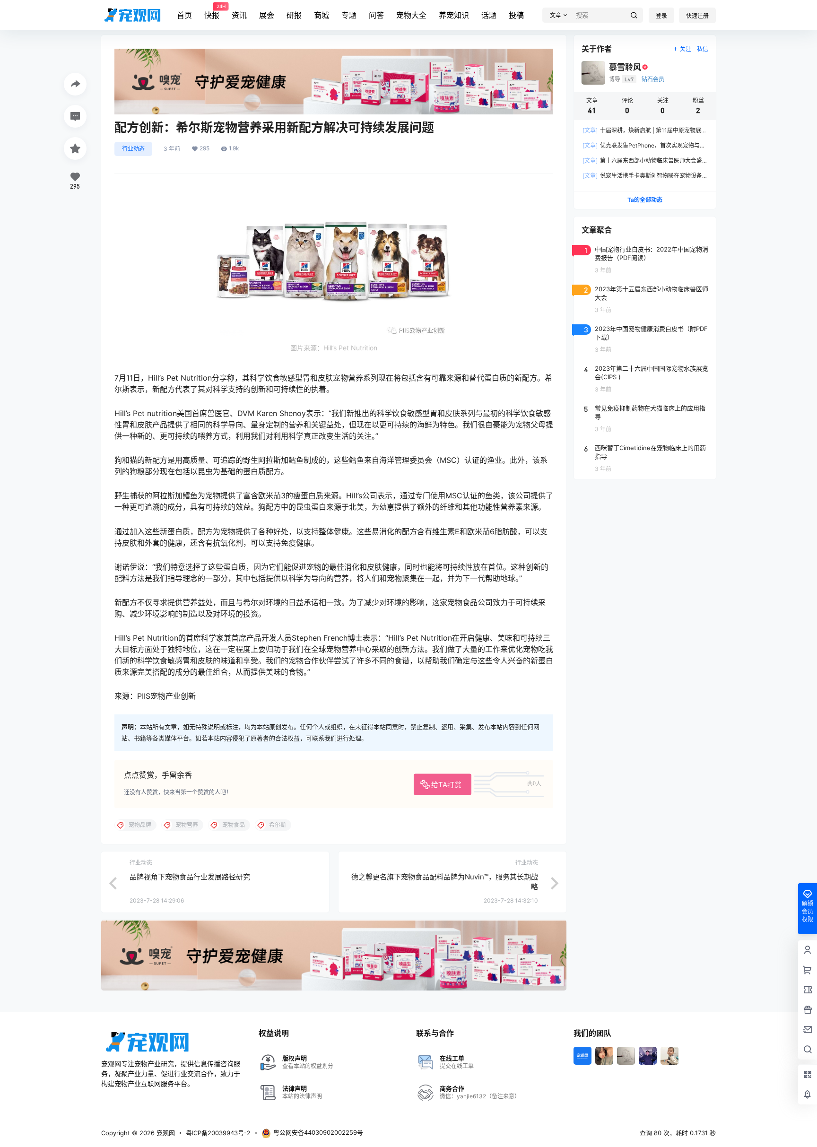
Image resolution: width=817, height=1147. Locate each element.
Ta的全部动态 (644, 199)
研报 (294, 15)
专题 (348, 15)
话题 (488, 15)
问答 (376, 15)
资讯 (239, 15)
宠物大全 (411, 15)
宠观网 (165, 1133)
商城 (321, 15)
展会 (266, 15)
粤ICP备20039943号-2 (218, 1133)
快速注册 (697, 15)
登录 (661, 15)
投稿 (516, 15)
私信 (702, 48)
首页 (184, 15)
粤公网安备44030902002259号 (318, 1132)
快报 (211, 11)
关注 (685, 48)
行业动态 (133, 148)
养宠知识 (454, 15)
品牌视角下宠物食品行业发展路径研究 (190, 876)
